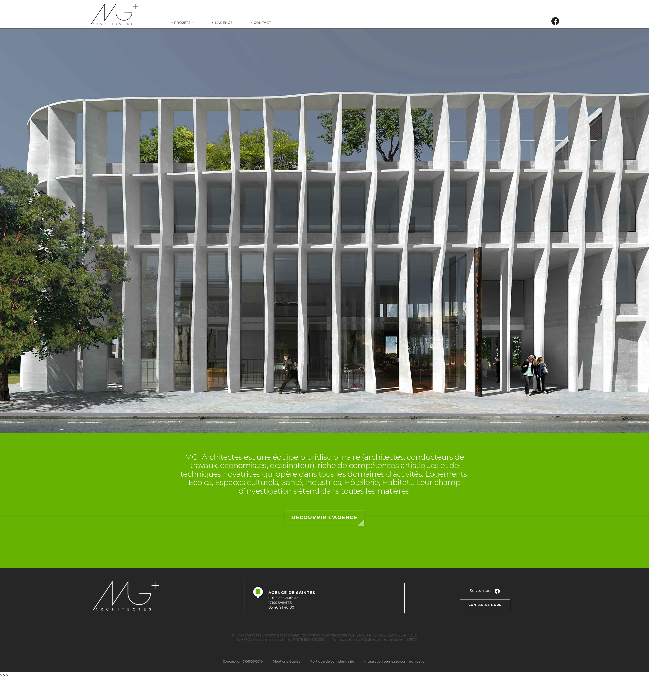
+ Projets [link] (181, 23)
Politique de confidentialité (332, 661)
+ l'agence (222, 23)
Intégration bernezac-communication (395, 661)
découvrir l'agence (324, 518)
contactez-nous (484, 605)
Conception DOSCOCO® (243, 661)
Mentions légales (286, 661)
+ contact (260, 23)
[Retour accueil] (114, 14)
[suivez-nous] (555, 22)
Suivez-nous (481, 591)
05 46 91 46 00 (281, 608)
